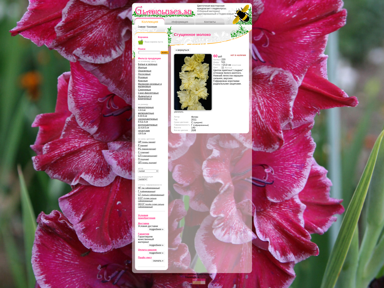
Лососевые (144, 74)
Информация (180, 21)
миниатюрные (146, 108)
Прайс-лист (145, 257)
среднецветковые (148, 120)
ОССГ (151, 205)
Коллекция (150, 22)
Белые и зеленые (147, 64)
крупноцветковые (148, 126)
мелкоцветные (146, 114)
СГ (151, 194)
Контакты (210, 21)
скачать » (158, 260)
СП (147, 155)
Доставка (143, 223)
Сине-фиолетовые (148, 93)
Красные (143, 80)
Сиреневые (144, 89)
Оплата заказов (147, 250)
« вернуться (182, 50)
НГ (149, 188)
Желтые (142, 67)
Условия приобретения (146, 216)
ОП (147, 162)
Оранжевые (144, 71)
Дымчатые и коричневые (145, 97)
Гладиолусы (192, 277)
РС (147, 149)
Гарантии (143, 234)
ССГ (147, 199)
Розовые (143, 77)
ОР (146, 142)
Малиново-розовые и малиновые (150, 85)
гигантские (144, 131)
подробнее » (156, 229)
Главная (141, 26)
